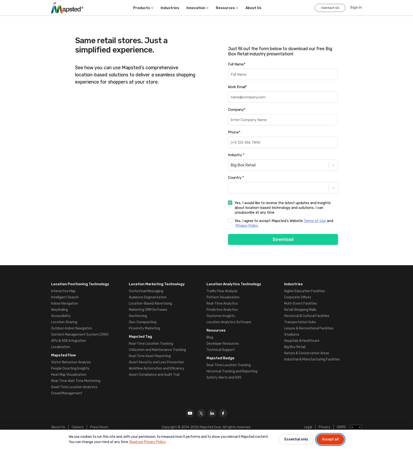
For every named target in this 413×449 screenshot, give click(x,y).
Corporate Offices (297, 297)
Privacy (324, 427)
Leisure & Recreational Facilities (308, 328)
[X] (201, 413)
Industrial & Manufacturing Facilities (312, 359)
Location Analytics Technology (233, 284)
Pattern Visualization (222, 297)
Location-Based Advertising (150, 303)
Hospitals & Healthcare (302, 341)
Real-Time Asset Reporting (150, 356)
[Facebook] (223, 413)
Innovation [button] (195, 8)
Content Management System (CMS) (80, 335)
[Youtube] (190, 413)
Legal (308, 427)
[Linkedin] (212, 413)
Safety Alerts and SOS (223, 377)
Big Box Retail (294, 347)
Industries (170, 8)
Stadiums (291, 335)
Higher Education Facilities (304, 291)
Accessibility (61, 316)
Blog (209, 337)
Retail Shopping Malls (300, 310)
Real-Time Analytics (222, 303)
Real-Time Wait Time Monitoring (75, 381)
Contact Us (330, 8)
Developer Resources (222, 344)
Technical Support (220, 350)
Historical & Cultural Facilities (306, 316)
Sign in (356, 7)
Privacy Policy (246, 225)
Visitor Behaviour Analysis (71, 362)
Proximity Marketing (144, 328)
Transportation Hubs (300, 322)
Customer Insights (220, 316)
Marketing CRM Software (148, 310)
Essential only (296, 439)
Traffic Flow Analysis (222, 291)
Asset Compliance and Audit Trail (154, 375)
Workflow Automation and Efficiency (157, 368)
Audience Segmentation (148, 297)
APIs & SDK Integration (68, 341)
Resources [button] (225, 8)
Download (283, 239)
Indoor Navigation (64, 303)
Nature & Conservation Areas (306, 353)
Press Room (99, 427)
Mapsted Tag (140, 336)
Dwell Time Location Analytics (74, 387)
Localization (60, 347)
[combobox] (231, 165)
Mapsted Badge (220, 358)
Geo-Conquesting (142, 322)
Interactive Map (63, 291)
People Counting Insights (70, 368)
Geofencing (138, 316)
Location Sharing (64, 322)
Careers (78, 427)
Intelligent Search (65, 297)
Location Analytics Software (228, 322)
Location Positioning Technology (80, 284)
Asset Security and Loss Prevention (156, 362)
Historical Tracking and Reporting (231, 371)
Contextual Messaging (146, 291)
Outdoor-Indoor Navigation (71, 328)
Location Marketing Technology (157, 284)
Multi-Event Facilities (300, 303)
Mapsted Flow (63, 355)
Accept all (330, 439)
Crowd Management (66, 393)
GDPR (341, 427)
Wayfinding (59, 310)
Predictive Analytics (222, 310)
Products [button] (141, 8)
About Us (58, 427)
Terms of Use (315, 221)
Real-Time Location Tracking (151, 344)
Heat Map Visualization (68, 375)
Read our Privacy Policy (147, 442)
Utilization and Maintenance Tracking (157, 350)
